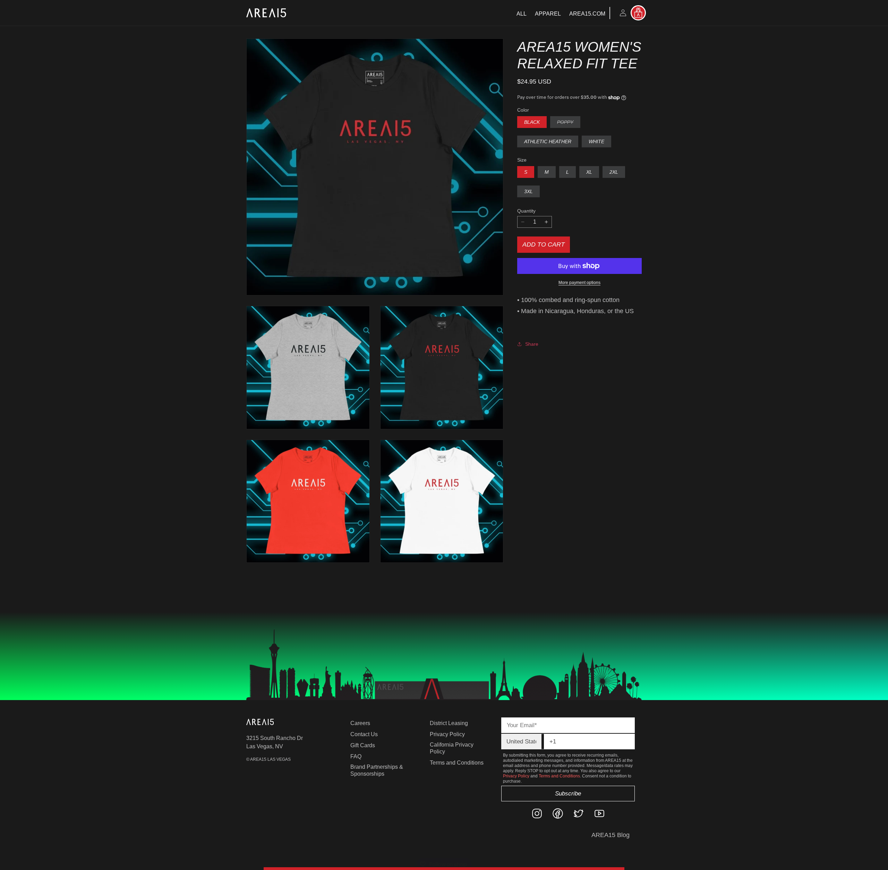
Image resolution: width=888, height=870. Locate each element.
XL (589, 172)
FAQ (355, 756)
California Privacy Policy (451, 748)
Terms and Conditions (457, 763)
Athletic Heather (547, 141)
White (596, 141)
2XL (613, 172)
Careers (360, 723)
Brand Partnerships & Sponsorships (376, 770)
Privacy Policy (447, 734)
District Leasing (449, 723)
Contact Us (364, 734)
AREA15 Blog (610, 835)
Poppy (568, 123)
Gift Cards (362, 745)
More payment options (579, 282)
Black (532, 122)
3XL (528, 191)
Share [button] (531, 344)
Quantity (526, 211)
